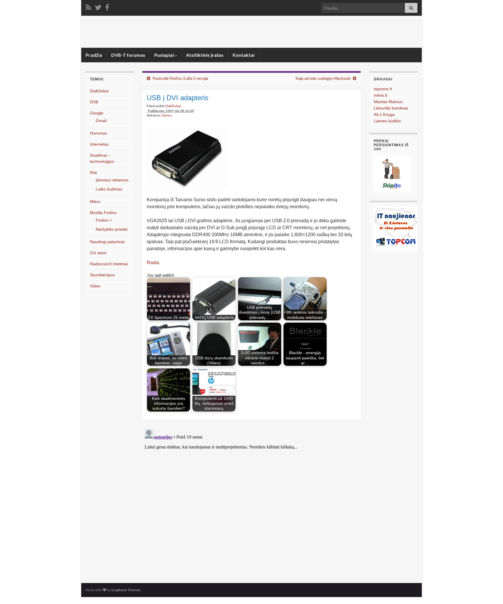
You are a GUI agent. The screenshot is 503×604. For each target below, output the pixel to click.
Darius (167, 115)
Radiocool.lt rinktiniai (109, 264)
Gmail (101, 120)
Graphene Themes (126, 590)
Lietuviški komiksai (391, 108)
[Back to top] (490, 591)
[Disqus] (251, 500)
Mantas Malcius (388, 101)
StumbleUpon (102, 275)
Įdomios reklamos (112, 180)
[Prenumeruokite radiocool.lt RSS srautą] (88, 6)
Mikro (95, 201)
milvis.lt (380, 95)
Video (95, 286)
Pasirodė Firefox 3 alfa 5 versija (180, 78)
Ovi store (98, 252)
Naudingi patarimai (107, 241)
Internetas (99, 144)
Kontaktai (243, 55)
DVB (94, 102)
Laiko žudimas (109, 189)
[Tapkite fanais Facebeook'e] (107, 6)
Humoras (98, 133)
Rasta (153, 262)
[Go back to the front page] (251, 32)
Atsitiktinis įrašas (205, 55)
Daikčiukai (173, 106)
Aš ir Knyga (384, 114)
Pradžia (94, 55)
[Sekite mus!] (98, 6)
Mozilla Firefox (103, 212)
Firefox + (104, 220)
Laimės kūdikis (387, 121)
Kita (93, 172)
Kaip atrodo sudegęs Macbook (322, 78)
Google (96, 113)
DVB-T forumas (128, 55)
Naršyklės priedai (111, 229)
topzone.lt (383, 88)
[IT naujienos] (395, 228)
